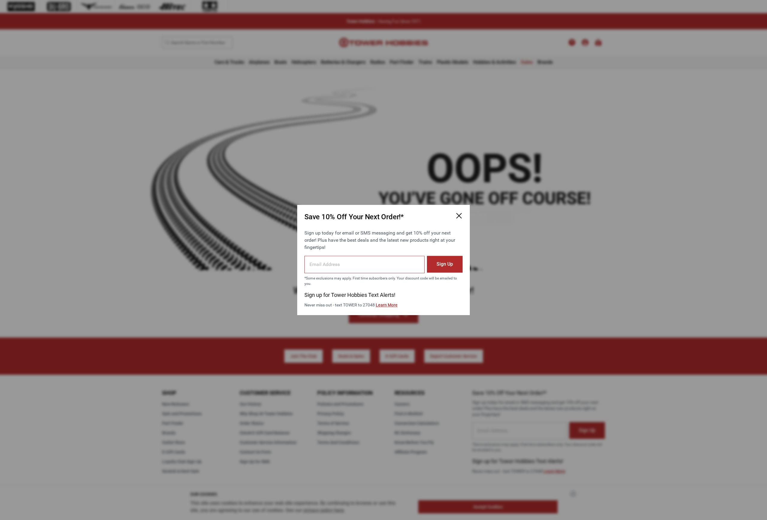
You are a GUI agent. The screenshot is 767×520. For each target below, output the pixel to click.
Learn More (387, 305)
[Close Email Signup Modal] (459, 215)
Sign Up (445, 264)
